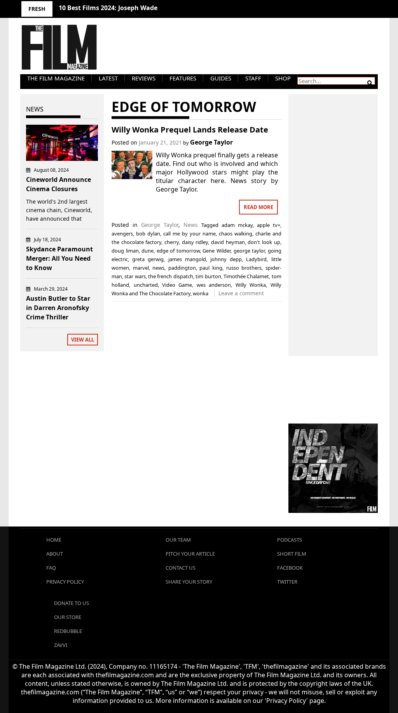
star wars (134, 276)
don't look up (264, 242)
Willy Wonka (251, 284)
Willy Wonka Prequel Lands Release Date (190, 129)
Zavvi (60, 645)
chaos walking (235, 233)
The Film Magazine (56, 78)
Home (53, 539)
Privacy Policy (65, 581)
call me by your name (189, 233)
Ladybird (256, 259)
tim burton (208, 276)
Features (182, 78)
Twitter (287, 581)
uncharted (146, 284)
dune (147, 250)
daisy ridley (195, 242)
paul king (210, 267)
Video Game (177, 284)
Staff (253, 78)
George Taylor (211, 142)
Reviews (143, 78)
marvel (141, 267)
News (190, 224)
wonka (200, 293)
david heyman (228, 242)
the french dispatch (170, 276)
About (54, 553)
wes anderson (214, 284)
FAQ (51, 567)
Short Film (291, 553)
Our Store (67, 617)
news (158, 267)
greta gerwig (148, 259)
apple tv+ (268, 224)
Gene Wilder (216, 250)
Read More (258, 207)
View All (82, 339)
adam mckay (237, 224)
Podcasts (289, 539)
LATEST (108, 78)
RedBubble (68, 631)
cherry (171, 242)
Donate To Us (71, 603)
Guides (220, 78)
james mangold (187, 259)
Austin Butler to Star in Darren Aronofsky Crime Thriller (58, 307)
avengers (122, 233)
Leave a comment (241, 293)
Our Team (178, 539)
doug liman (125, 250)
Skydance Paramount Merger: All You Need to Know (59, 258)
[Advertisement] (333, 216)
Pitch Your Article (190, 553)
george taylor (249, 250)
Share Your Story (189, 581)
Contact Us (181, 567)
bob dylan (148, 233)
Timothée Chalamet (246, 276)
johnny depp (226, 259)
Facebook (290, 567)
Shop (283, 78)
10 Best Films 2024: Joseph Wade (108, 7)
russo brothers (244, 267)
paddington (182, 267)
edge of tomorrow (178, 250)
